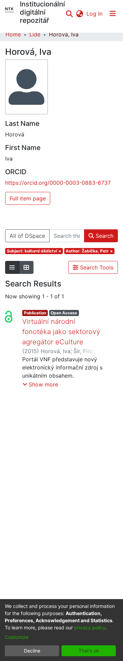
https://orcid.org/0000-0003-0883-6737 (58, 182)
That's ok (89, 651)
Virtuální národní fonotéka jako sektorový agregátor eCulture (61, 331)
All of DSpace (27, 235)
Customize (16, 637)
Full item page (28, 198)
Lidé (34, 34)
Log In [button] (94, 13)
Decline (32, 651)
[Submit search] (69, 14)
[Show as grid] (26, 267)
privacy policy (90, 627)
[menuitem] (79, 14)
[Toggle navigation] (113, 13)
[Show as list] (12, 267)
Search (103, 235)
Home (13, 34)
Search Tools (95, 267)
